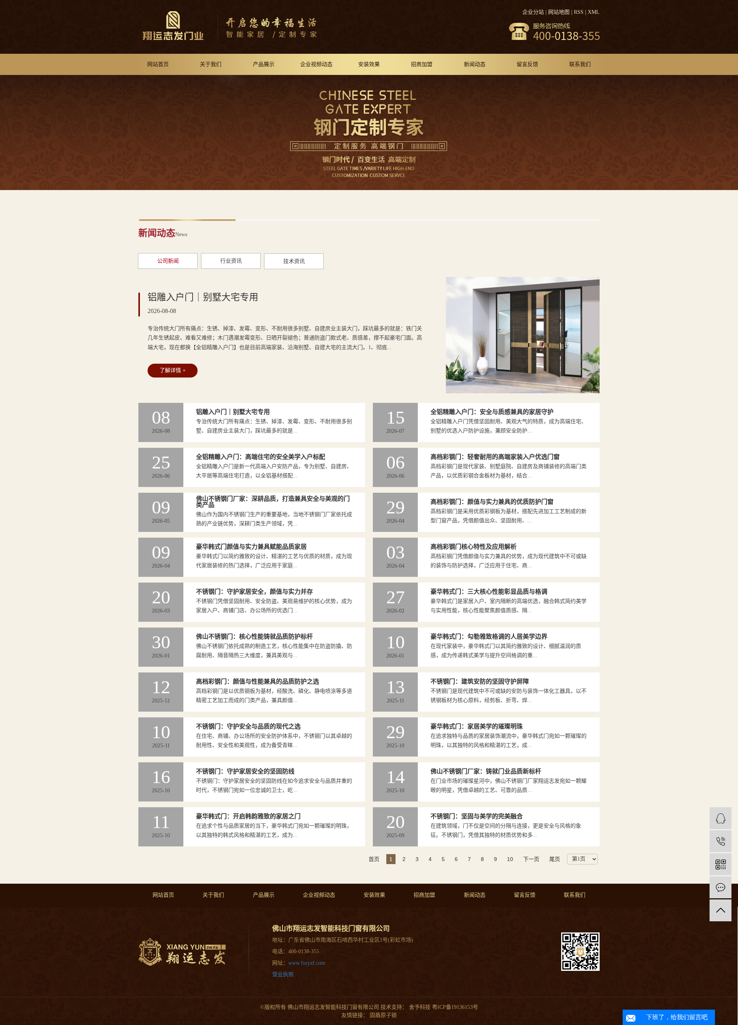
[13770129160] (720, 841)
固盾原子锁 (383, 1015)
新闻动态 (474, 64)
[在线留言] (720, 887)
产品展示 (263, 64)
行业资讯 (231, 261)
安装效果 (369, 64)
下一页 (531, 859)
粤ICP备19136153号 (455, 1007)
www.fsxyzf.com (306, 963)
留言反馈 (527, 64)
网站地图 (559, 12)
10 (510, 859)
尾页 (554, 859)
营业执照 (283, 974)
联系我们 (580, 64)
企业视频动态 (316, 64)
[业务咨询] (720, 818)
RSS (578, 12)
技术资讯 (294, 261)
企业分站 (533, 12)
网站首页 (158, 64)
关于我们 (210, 64)
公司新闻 (168, 261)
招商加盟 (421, 64)
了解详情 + (173, 370)
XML (594, 12)
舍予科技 (418, 1007)
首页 (374, 859)
